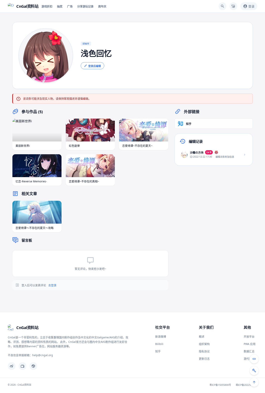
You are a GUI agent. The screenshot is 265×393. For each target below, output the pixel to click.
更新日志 (204, 358)
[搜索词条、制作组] (222, 6)
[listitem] (213, 154)
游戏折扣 (47, 6)
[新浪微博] (12, 366)
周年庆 (102, 6)
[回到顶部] (254, 382)
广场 (70, 6)
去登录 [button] (52, 285)
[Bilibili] (22, 366)
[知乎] (33, 366)
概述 (201, 336)
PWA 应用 (249, 344)
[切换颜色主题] (233, 6)
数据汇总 (249, 351)
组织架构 (204, 344)
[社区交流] (254, 359)
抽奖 (59, 6)
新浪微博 (160, 336)
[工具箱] (254, 370)
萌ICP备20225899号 (246, 385)
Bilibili (159, 344)
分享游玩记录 (85, 6)
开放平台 (249, 336)
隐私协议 (204, 351)
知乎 (158, 351)
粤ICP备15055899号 (220, 385)
